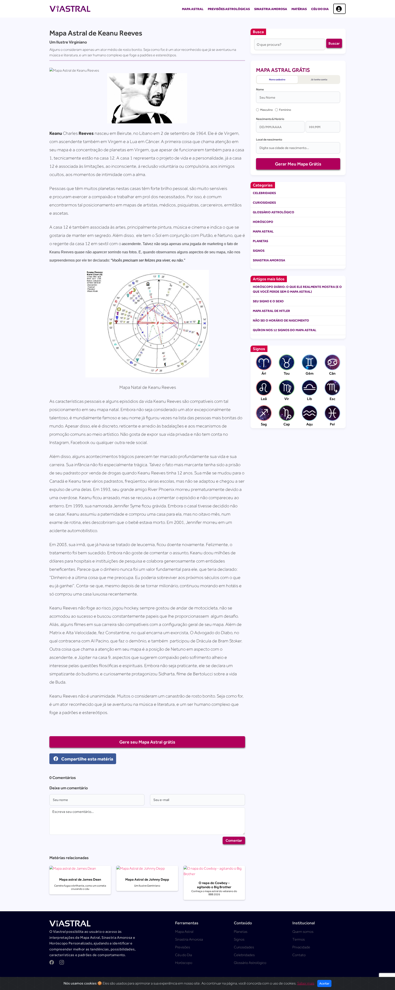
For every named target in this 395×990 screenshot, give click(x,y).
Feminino (285, 109)
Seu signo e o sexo (268, 301)
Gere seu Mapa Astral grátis (147, 741)
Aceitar (324, 983)
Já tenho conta (319, 79)
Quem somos (302, 932)
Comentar (234, 840)
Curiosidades (264, 202)
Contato (299, 955)
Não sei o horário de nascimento (281, 320)
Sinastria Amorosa (270, 9)
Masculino (266, 109)
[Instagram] (61, 963)
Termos (298, 939)
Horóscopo (263, 222)
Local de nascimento (269, 139)
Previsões (182, 947)
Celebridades (264, 193)
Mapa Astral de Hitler (271, 311)
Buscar (334, 43)
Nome (260, 89)
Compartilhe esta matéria (86, 758)
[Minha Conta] (339, 9)
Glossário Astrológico (273, 212)
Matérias (299, 9)
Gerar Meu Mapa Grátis (298, 163)
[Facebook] (51, 963)
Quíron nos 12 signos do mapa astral (284, 330)
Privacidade (301, 947)
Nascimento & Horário (270, 119)
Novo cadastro (277, 79)
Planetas (260, 241)
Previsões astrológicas (229, 9)
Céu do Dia (320, 9)
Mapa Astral (192, 9)
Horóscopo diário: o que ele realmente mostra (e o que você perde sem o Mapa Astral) (297, 289)
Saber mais (305, 983)
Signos (258, 250)
